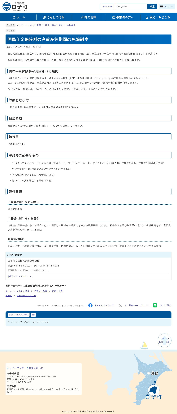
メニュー (168, 6)
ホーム (20, 25)
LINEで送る (165, 305)
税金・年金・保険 (54, 25)
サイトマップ (16, 368)
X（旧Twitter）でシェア (137, 305)
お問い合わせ (36, 368)
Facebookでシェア (104, 305)
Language (106, 6)
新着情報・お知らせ (26, 296)
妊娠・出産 (57, 291)
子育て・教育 (40, 291)
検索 (152, 6)
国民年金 (71, 25)
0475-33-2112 (22, 266)
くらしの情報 (34, 25)
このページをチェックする (19, 315)
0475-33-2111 (20, 379)
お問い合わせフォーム (20, 276)
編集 (33, 315)
